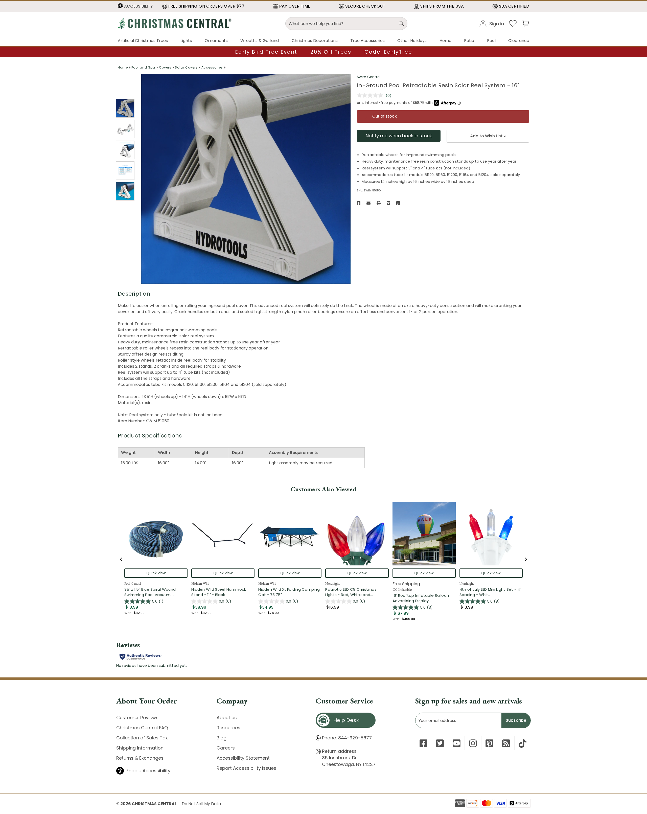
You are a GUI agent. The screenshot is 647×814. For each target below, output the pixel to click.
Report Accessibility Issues (246, 768)
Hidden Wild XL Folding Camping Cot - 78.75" (289, 592)
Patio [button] (469, 40)
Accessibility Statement (243, 758)
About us (227, 717)
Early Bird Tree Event (266, 51)
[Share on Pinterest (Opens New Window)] (398, 203)
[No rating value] (371, 95)
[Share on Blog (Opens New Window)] (506, 743)
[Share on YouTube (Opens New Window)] (456, 743)
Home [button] (445, 40)
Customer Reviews (137, 717)
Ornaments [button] (216, 40)
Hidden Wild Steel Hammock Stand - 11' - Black (218, 592)
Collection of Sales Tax (142, 738)
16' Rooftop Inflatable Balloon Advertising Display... (424, 598)
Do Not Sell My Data (201, 804)
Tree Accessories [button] (367, 40)
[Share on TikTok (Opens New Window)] (522, 743)
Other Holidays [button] (412, 40)
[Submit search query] (401, 23)
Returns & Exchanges (140, 758)
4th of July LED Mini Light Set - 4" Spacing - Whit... (491, 592)
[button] (135, 6)
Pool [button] (491, 40)
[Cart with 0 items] (525, 23)
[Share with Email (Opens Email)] (368, 203)
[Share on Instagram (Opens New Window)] (473, 743)
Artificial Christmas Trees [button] (143, 40)
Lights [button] (186, 40)
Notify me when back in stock (399, 136)
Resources (228, 727)
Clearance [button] (518, 40)
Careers (226, 748)
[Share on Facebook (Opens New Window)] (358, 203)
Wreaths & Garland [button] (259, 40)
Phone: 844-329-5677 (347, 738)
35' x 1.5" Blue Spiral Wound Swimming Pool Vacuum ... (156, 592)
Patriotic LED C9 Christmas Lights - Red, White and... (356, 592)
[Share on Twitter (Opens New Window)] (388, 203)
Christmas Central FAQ (142, 727)
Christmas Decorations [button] (315, 40)
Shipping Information (140, 748)
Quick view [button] (156, 573)
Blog (221, 738)
